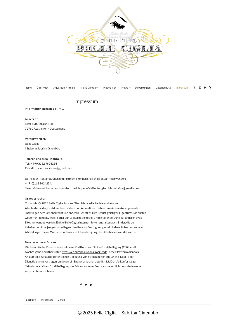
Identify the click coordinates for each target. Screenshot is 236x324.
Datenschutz (163, 87)
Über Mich (42, 87)
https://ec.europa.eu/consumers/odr (84, 251)
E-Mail (61, 299)
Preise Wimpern (89, 87)
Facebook (30, 299)
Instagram (47, 299)
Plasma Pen (110, 87)
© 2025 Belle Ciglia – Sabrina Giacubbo (118, 313)
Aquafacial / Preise (64, 87)
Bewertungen (143, 87)
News (125, 87)
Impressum (182, 87)
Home (28, 87)
